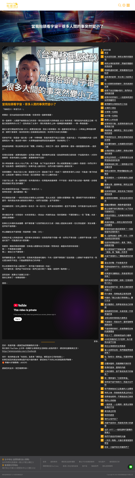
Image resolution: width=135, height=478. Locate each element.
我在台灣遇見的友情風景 (115, 346)
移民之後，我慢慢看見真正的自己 (119, 393)
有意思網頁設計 (18, 475)
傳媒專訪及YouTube (51, 466)
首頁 (44, 462)
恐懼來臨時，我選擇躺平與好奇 (118, 363)
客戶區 (84, 466)
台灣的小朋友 (110, 108)
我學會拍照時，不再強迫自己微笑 (119, 397)
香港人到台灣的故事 (70, 466)
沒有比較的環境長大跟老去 (116, 318)
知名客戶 (102, 462)
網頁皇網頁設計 (7, 475)
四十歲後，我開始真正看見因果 (118, 294)
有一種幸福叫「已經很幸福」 (117, 378)
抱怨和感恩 (109, 415)
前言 (106, 53)
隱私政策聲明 (107, 466)
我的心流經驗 (110, 400)
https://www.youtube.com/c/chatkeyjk (19, 351)
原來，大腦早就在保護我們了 (117, 447)
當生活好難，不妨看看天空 (116, 263)
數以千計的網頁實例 (86, 462)
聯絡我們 (94, 466)
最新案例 (53, 462)
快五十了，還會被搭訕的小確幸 (118, 335)
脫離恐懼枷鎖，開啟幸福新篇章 (118, 205)
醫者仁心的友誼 (111, 120)
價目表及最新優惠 (68, 462)
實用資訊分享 (114, 462)
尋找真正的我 (110, 411)
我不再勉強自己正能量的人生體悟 (119, 389)
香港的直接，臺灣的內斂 (115, 367)
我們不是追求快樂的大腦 (115, 436)
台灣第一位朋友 (111, 112)
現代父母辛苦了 (111, 419)
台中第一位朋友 (111, 116)
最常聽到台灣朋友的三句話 (116, 104)
